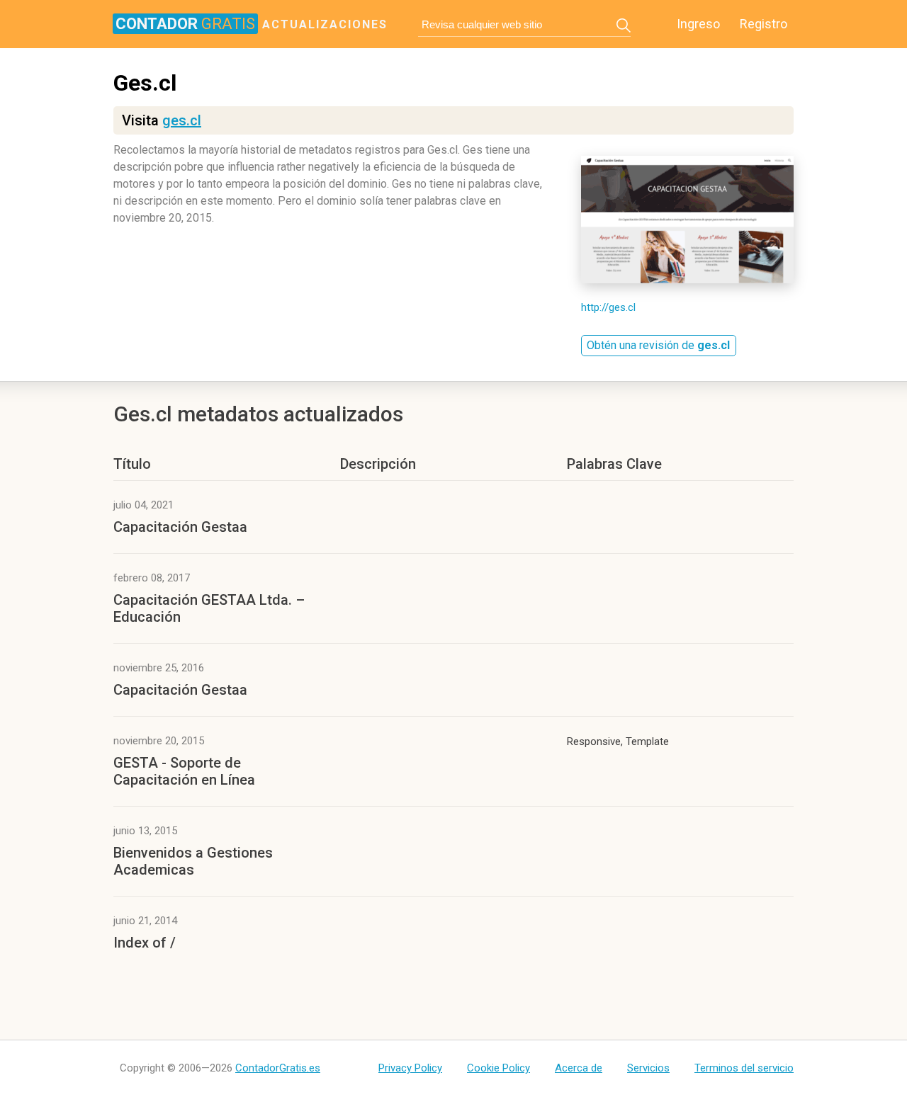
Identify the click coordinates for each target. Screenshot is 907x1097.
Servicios (648, 1068)
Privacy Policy (410, 1068)
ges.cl (181, 120)
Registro (763, 23)
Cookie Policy (498, 1068)
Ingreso (698, 23)
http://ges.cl (608, 307)
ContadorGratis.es (277, 1068)
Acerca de (578, 1068)
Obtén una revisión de (658, 345)
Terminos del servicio (744, 1068)
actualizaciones (252, 23)
